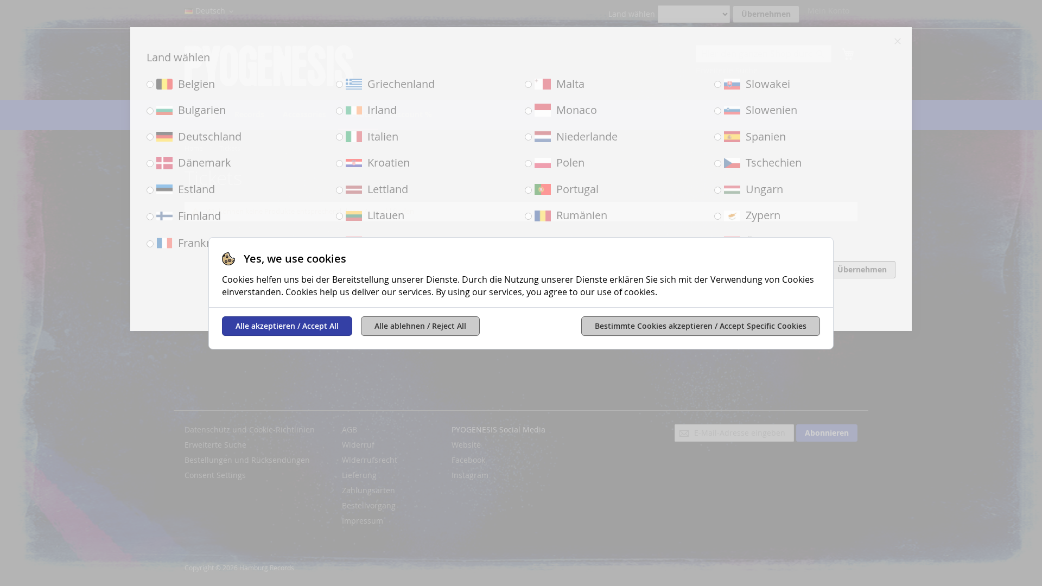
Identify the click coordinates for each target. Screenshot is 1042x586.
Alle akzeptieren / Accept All (287, 326)
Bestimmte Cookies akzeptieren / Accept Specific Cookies (700, 326)
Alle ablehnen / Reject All (420, 326)
